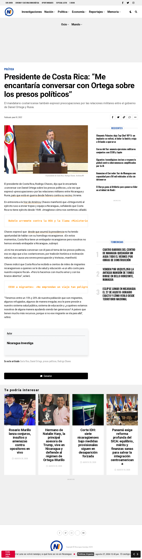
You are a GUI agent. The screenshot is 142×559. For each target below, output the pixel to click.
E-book (72, 3)
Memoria (113, 11)
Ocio (64, 24)
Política (62, 11)
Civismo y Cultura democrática (27, 3)
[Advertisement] (71, 40)
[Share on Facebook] (112, 117)
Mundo (76, 24)
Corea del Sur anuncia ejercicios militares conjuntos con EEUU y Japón (116, 150)
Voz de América (32, 202)
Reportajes (96, 11)
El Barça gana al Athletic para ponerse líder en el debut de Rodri (117, 188)
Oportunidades (47, 3)
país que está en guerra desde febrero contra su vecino (41, 195)
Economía (78, 11)
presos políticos (50, 361)
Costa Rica (24, 361)
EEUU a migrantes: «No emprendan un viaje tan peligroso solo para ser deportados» (69, 286)
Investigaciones (32, 11)
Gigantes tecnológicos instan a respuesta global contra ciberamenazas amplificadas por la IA (116, 163)
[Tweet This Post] (118, 117)
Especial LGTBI (61, 3)
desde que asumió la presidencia (46, 231)
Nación (48, 11)
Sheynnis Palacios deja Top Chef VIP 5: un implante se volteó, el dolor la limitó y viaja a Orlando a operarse (116, 138)
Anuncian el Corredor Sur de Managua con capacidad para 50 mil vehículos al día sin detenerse (116, 176)
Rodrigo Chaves (64, 361)
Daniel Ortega (36, 361)
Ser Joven (9, 3)
